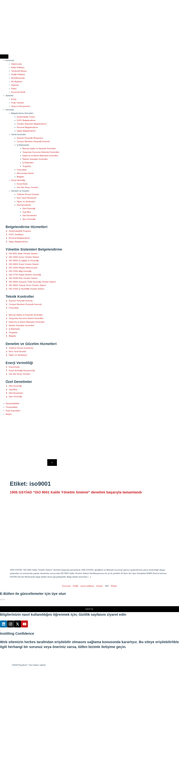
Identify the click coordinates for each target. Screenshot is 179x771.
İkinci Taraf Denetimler (26, 198)
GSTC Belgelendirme (26, 120)
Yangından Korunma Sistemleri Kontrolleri (40, 152)
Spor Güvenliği (28, 219)
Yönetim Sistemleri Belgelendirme (32, 124)
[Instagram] (10, 623)
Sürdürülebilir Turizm (26, 117)
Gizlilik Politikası (18, 74)
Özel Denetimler (24, 205)
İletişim (9, 414)
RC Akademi (16, 81)
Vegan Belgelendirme (26, 131)
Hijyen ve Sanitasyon (26, 201)
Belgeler (20, 177)
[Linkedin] (3, 623)
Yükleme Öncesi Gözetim (28, 194)
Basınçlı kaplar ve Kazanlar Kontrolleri (39, 148)
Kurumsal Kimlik (18, 92)
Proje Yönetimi (17, 103)
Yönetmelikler (12, 407)
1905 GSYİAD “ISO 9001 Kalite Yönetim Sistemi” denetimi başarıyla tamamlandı (76, 492)
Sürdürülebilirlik (12, 403)
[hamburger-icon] (4, 56)
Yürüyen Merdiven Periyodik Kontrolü (33, 141)
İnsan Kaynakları (13, 410)
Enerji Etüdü (22, 184)
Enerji (13, 99)
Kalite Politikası (17, 67)
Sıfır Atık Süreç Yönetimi (27, 187)
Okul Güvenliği (28, 208)
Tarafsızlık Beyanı (19, 71)
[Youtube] (24, 623)
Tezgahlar (26, 166)
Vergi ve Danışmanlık (20, 106)
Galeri (14, 88)
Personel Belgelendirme (27, 127)
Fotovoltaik (21, 170)
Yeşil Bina (26, 212)
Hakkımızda (16, 64)
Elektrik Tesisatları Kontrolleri (35, 159)
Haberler (15, 85)
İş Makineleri (28, 162)
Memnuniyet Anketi (25, 173)
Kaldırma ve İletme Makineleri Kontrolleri (40, 155)
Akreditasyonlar (18, 78)
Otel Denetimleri (29, 215)
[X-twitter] (17, 623)
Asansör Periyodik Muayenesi (30, 138)
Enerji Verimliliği (18, 180)
